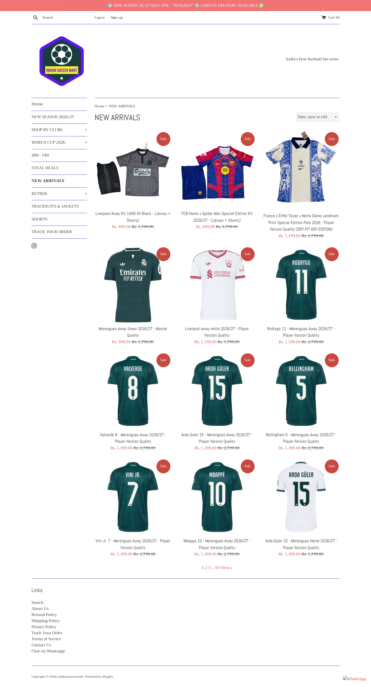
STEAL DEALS (45, 167)
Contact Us (41, 645)
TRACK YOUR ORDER (52, 231)
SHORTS (39, 219)
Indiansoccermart (71, 676)
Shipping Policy (46, 621)
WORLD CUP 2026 (59, 142)
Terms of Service (46, 639)
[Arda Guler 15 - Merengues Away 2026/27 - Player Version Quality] (217, 391)
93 (217, 568)
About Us (40, 608)
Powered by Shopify (99, 676)
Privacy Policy (44, 627)
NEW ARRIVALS (48, 180)
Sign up (117, 17)
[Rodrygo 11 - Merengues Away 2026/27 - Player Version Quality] (301, 285)
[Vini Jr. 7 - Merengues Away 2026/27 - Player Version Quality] (133, 497)
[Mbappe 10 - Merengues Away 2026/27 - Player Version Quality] (217, 497)
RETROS (59, 193)
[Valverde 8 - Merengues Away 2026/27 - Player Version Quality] (133, 391)
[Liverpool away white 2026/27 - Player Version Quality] (217, 285)
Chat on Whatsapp (48, 651)
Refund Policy (44, 614)
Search (37, 602)
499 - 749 (40, 155)
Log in (100, 17)
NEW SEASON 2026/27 (53, 116)
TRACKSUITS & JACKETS (55, 206)
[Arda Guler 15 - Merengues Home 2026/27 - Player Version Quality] (301, 497)
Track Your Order (47, 633)
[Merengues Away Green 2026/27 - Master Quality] (133, 285)
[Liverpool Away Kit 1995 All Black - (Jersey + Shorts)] (133, 169)
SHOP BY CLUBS (59, 129)
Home (37, 104)
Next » (226, 568)
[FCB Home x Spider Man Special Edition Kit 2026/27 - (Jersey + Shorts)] (217, 169)
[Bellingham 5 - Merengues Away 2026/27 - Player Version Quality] (301, 391)
